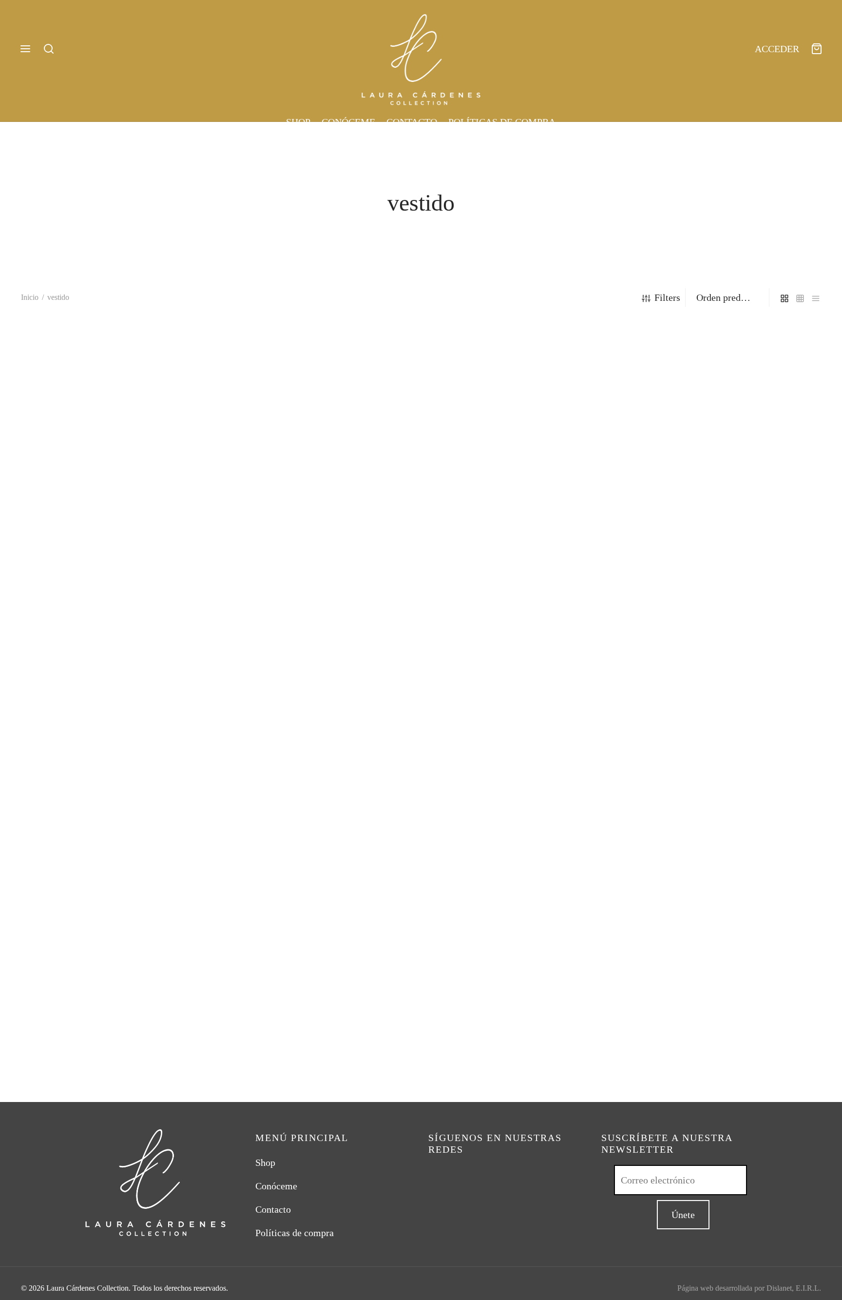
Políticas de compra (501, 122)
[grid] (784, 297)
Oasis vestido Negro (265, 1066)
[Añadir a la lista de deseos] (206, 1065)
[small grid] (800, 297)
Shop (298, 122)
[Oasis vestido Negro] (319, 684)
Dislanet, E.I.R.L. (793, 1288)
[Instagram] (435, 1174)
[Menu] (25, 49)
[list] (815, 297)
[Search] (49, 49)
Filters (667, 297)
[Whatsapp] (455, 1174)
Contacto (411, 122)
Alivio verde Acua (57, 1066)
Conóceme (348, 122)
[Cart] (817, 49)
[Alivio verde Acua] (115, 684)
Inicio (29, 297)
